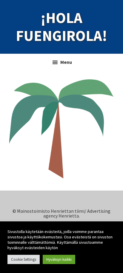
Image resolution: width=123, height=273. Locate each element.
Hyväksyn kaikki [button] (59, 259)
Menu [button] (66, 62)
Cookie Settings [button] (23, 259)
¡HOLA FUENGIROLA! (61, 27)
